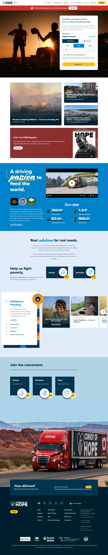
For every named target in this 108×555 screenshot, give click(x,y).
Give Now (73, 8)
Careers (39, 520)
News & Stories (52, 513)
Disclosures (68, 516)
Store (49, 516)
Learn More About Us (16, 224)
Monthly (88, 41)
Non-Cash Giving (76, 3)
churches (32, 277)
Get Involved (57, 3)
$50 (67, 46)
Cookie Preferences (70, 513)
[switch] (63, 55)
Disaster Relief (14, 324)
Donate (102, 3)
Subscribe (18, 148)
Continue (77, 64)
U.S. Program (14, 327)
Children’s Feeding (16, 303)
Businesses (13, 277)
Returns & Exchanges (54, 520)
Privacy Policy (68, 510)
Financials (40, 516)
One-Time (70, 41)
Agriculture (13, 331)
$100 (78, 46)
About (66, 3)
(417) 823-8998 (86, 520)
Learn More (13, 319)
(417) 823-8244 (86, 522)
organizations (22, 277)
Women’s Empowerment (17, 334)
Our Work (48, 3)
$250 (90, 46)
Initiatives (40, 513)
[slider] (64, 195)
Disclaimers (68, 520)
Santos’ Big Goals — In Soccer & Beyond (84, 321)
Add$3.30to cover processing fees (75, 55)
